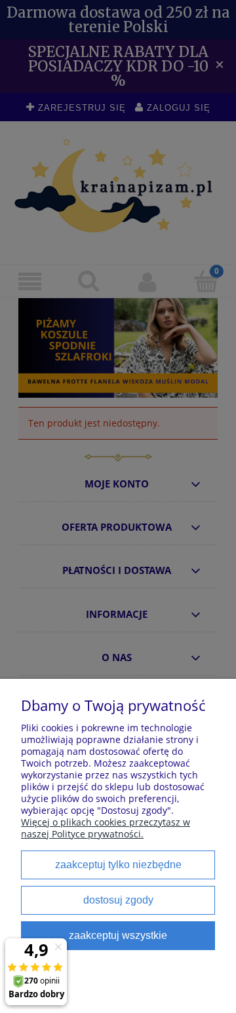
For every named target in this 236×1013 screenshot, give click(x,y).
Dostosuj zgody (118, 900)
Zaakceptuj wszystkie (118, 935)
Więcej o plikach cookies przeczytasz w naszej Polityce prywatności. (105, 828)
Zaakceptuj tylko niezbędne (118, 864)
